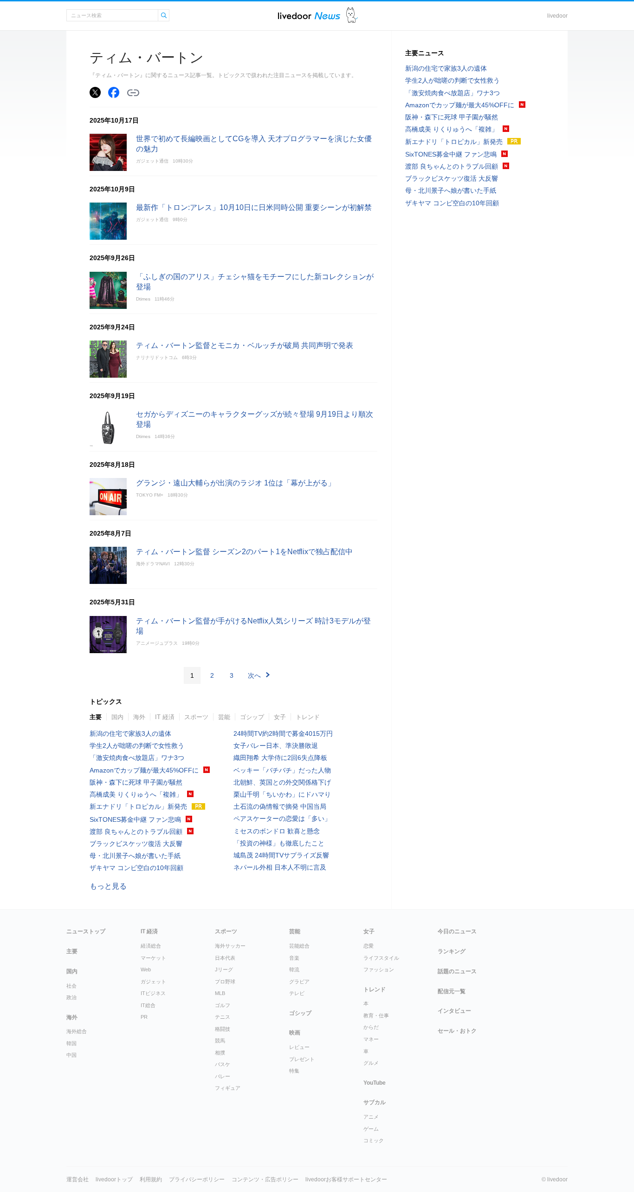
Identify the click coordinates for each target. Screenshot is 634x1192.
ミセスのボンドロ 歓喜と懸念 (276, 831)
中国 (71, 1055)
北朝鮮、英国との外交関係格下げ (282, 782)
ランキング (452, 951)
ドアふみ (352, 15)
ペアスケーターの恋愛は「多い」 (282, 818)
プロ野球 (225, 981)
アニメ (371, 1117)
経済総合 (151, 946)
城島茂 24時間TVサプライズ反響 (281, 855)
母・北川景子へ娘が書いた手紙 (135, 855)
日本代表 (225, 958)
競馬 (220, 1040)
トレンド (308, 717)
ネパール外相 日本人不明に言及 (279, 867)
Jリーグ (224, 969)
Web (146, 969)
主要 (96, 717)
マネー (371, 1039)
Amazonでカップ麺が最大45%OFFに (144, 770)
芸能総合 (299, 946)
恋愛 (368, 946)
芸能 (224, 717)
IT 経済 (165, 717)
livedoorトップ (114, 1179)
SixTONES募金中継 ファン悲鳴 (135, 819)
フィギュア (227, 1088)
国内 (117, 717)
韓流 (294, 969)
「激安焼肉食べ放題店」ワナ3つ (137, 757)
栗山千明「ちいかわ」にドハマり (282, 794)
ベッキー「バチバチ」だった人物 (282, 770)
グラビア (299, 981)
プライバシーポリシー (197, 1179)
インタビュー (454, 1011)
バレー (222, 1076)
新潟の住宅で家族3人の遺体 (130, 733)
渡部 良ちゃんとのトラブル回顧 (136, 831)
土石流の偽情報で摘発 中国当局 (279, 806)
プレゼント (302, 1059)
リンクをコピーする (133, 93)
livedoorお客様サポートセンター (346, 1179)
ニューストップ (85, 931)
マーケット (153, 958)
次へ (254, 675)
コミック (373, 1140)
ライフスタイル (381, 958)
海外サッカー (230, 946)
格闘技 (222, 1029)
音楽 (294, 958)
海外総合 (76, 1031)
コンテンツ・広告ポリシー (265, 1179)
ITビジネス (153, 993)
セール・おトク (457, 1031)
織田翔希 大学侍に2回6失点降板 (280, 757)
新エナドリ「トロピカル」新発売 (138, 806)
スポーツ (196, 717)
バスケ (222, 1064)
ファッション (378, 969)
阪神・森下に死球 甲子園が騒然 (136, 782)
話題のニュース (457, 971)
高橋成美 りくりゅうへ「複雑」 (136, 794)
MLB (220, 993)
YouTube (374, 1083)
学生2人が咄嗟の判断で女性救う (137, 745)
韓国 (71, 1043)
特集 (294, 1071)
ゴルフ (222, 1005)
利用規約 (151, 1179)
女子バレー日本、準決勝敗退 (275, 745)
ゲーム (371, 1129)
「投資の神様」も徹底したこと (278, 843)
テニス (222, 1017)
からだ (371, 1027)
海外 (139, 717)
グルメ (371, 1063)
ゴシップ (252, 717)
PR (144, 1017)
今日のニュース (457, 931)
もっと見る (108, 886)
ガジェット (153, 981)
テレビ (296, 993)
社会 (71, 986)
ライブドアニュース (309, 15)
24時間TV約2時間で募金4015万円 (283, 733)
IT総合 (148, 1005)
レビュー (299, 1047)
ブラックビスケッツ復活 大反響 (136, 843)
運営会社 (77, 1179)
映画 (294, 1032)
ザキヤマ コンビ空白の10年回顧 (136, 867)
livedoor (557, 16)
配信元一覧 (452, 991)
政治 (71, 997)
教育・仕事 (376, 1015)
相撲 (220, 1052)
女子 (280, 717)
